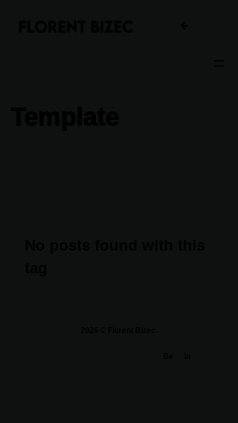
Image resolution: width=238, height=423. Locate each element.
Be (168, 356)
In (187, 356)
